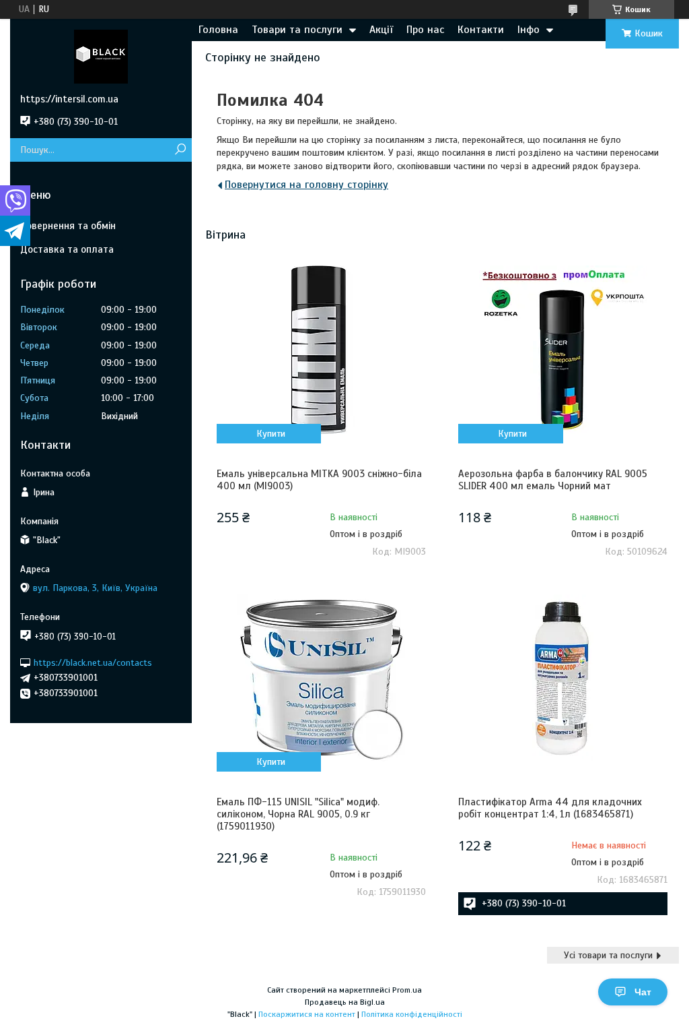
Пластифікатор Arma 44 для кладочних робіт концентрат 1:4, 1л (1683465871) (550, 808)
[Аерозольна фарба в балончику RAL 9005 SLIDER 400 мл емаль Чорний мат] (562, 350)
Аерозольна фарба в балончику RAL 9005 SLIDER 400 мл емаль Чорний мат (552, 480)
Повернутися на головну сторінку (306, 184)
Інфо (528, 29)
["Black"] (101, 56)
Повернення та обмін (68, 226)
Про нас (425, 29)
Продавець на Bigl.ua (345, 1002)
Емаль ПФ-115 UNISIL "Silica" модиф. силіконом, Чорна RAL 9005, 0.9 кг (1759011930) (298, 814)
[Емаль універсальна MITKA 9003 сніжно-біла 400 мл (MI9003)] (321, 350)
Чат (642, 992)
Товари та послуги (297, 29)
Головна (218, 29)
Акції (381, 29)
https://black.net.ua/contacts (93, 662)
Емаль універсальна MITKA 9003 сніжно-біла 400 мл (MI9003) (319, 480)
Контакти (481, 29)
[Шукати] (180, 150)
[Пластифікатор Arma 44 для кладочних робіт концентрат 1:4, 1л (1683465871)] (562, 678)
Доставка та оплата (67, 249)
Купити (270, 433)
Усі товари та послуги (608, 955)
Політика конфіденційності (411, 1014)
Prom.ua (407, 990)
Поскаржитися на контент (306, 1014)
